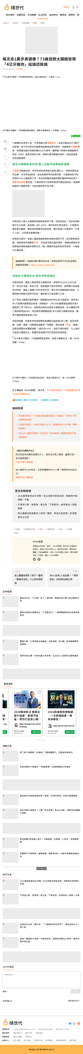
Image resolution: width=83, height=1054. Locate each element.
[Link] (34, 559)
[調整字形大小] (5, 172)
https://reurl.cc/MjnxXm (43, 264)
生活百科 (42, 14)
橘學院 (72, 14)
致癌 (16, 533)
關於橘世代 (17, 1033)
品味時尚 (53, 14)
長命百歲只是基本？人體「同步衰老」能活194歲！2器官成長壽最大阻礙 (50, 811)
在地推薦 (31, 14)
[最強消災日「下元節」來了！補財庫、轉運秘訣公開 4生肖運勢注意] (10, 601)
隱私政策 (72, 1040)
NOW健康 (19, 69)
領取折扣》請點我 (24, 477)
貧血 (41, 529)
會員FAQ (28, 1036)
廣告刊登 (28, 1033)
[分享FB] (5, 141)
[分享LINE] (5, 149)
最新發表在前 (73, 1000)
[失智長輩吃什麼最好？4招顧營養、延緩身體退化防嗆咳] (10, 770)
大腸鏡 (69, 529)
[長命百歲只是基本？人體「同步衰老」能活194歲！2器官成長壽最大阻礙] (10, 814)
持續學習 (21, 14)
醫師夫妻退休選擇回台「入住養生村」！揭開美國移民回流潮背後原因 (49, 613)
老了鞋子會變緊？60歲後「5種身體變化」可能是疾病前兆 (46, 752)
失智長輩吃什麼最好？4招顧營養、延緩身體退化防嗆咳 (45, 766)
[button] (77, 7)
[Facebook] (39, 559)
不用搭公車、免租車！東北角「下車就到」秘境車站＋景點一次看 (49, 895)
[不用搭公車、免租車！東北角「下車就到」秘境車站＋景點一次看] (10, 899)
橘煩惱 (63, 14)
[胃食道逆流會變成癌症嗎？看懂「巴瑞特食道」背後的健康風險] (10, 799)
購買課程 (66, 7)
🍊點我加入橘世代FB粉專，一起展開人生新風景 (35, 399)
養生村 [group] (6, 23)
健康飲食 (50, 529)
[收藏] (5, 164)
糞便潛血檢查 (30, 529)
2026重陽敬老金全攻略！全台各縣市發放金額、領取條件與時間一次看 (50, 882)
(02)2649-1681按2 (45, 1029)
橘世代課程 (17, 1036)
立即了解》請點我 (24, 462)
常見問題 (49, 1040)
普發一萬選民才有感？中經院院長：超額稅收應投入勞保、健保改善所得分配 (49, 940)
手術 (60, 529)
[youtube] (79, 1023)
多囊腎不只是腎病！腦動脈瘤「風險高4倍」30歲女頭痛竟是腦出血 (49, 855)
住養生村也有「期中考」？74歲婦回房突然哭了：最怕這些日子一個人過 (50, 925)
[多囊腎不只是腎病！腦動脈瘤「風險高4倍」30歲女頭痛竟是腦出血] (10, 857)
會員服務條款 (61, 1040)
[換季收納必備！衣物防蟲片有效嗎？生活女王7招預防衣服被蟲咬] (10, 659)
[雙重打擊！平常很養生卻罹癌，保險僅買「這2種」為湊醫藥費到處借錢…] (10, 645)
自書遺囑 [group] (26, 23)
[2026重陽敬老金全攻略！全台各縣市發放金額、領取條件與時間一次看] (10, 884)
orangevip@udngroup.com (24, 1029)
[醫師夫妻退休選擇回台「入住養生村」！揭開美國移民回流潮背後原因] (10, 616)
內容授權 (38, 1033)
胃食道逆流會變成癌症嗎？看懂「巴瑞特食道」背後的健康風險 (48, 795)
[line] (74, 1023)
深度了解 (16, 732)
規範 (4, 991)
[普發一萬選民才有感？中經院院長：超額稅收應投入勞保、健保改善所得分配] (10, 942)
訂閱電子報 (38, 1040)
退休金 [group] (15, 23)
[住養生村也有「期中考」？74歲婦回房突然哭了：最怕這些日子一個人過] (10, 928)
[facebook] (70, 1023)
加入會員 (16, 1040)
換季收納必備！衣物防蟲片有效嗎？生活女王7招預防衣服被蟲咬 (49, 655)
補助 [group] (35, 23)
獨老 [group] (43, 23)
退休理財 (10, 14)
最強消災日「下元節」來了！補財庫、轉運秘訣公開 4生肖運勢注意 (49, 599)
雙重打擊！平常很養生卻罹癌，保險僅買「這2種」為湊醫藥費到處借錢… (49, 642)
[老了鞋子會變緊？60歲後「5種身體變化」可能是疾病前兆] (10, 756)
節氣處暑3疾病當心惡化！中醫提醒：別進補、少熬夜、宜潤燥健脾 (49, 840)
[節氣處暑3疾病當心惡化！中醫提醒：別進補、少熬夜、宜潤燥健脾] (10, 843)
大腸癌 (17, 529)
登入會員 (27, 1040)
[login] (73, 7)
